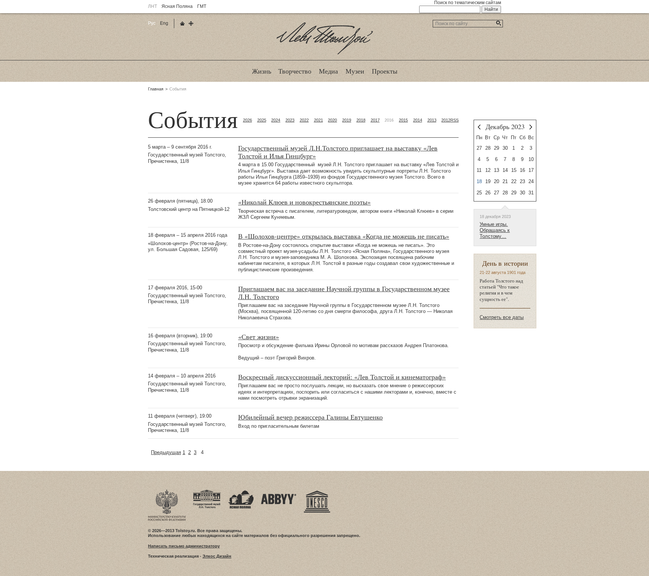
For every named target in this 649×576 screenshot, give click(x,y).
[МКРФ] (167, 492)
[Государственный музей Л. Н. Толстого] (207, 492)
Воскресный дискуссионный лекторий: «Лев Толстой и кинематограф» (342, 377)
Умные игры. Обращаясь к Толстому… (495, 230)
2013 (431, 120)
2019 (346, 120)
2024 (275, 120)
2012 (445, 120)
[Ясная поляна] (241, 492)
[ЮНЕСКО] (317, 492)
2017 (375, 120)
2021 (318, 120)
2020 (332, 120)
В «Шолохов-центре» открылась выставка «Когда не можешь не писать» (343, 236)
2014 (417, 120)
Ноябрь (479, 127)
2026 (247, 120)
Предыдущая (166, 452)
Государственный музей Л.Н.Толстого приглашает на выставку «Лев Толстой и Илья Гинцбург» (338, 152)
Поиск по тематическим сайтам (467, 2)
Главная (155, 89)
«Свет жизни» (258, 337)
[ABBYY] (278, 492)
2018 (360, 120)
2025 (261, 120)
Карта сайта (191, 23)
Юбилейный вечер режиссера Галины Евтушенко (310, 417)
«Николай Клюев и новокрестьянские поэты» (304, 202)
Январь (531, 127)
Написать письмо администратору (184, 546)
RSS (454, 120)
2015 (403, 120)
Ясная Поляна (177, 6)
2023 (289, 120)
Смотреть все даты (502, 317)
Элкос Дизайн (216, 556)
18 (479, 181)
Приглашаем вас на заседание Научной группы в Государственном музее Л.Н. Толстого (344, 293)
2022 (304, 120)
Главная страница (182, 23)
